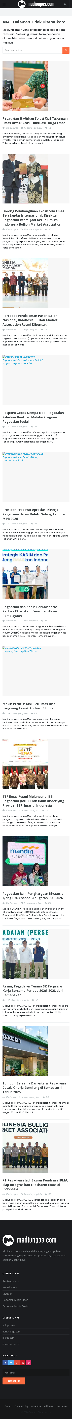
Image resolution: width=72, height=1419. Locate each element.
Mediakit (7, 1293)
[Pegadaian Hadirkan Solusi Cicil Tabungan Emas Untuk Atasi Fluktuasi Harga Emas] (36, 86)
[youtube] (22, 1362)
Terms (8, 1406)
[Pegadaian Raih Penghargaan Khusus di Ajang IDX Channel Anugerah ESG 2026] (36, 861)
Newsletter (61, 1406)
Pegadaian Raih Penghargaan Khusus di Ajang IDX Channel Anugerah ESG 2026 (33, 895)
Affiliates (48, 1406)
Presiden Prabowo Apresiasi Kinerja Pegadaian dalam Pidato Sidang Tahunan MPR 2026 (34, 514)
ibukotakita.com (11, 1344)
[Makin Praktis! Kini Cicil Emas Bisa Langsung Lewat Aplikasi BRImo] (36, 671)
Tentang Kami (11, 1281)
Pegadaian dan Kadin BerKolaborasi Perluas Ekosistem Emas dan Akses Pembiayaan (30, 611)
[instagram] (28, 1362)
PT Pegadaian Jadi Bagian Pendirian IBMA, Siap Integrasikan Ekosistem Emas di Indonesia (35, 1184)
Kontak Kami (10, 1287)
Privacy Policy (21, 1406)
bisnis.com (8, 1337)
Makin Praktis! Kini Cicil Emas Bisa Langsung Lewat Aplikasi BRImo (29, 706)
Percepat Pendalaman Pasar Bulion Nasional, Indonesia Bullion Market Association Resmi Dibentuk (30, 320)
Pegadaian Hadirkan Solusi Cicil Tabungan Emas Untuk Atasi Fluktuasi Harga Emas (35, 120)
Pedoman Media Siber (15, 1299)
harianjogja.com (11, 1331)
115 (50, 127)
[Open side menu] (4, 4)
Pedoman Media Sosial (15, 1306)
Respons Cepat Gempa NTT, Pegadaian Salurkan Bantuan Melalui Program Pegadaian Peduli (33, 417)
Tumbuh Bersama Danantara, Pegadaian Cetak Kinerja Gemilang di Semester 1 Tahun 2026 (34, 1087)
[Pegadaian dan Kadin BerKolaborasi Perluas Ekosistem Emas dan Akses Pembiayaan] (36, 574)
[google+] (17, 1362)
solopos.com (10, 1325)
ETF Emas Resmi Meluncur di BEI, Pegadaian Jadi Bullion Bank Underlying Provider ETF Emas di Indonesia (33, 801)
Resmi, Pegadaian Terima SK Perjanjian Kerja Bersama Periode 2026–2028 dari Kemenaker (33, 990)
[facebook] (5, 1362)
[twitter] (11, 1362)
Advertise (36, 1406)
